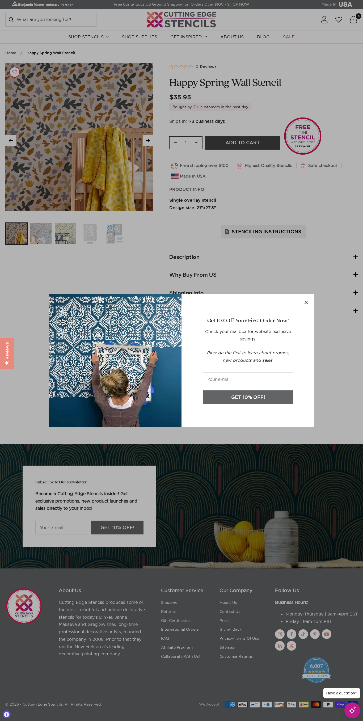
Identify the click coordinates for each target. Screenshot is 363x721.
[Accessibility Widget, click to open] (7, 714)
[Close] (306, 302)
